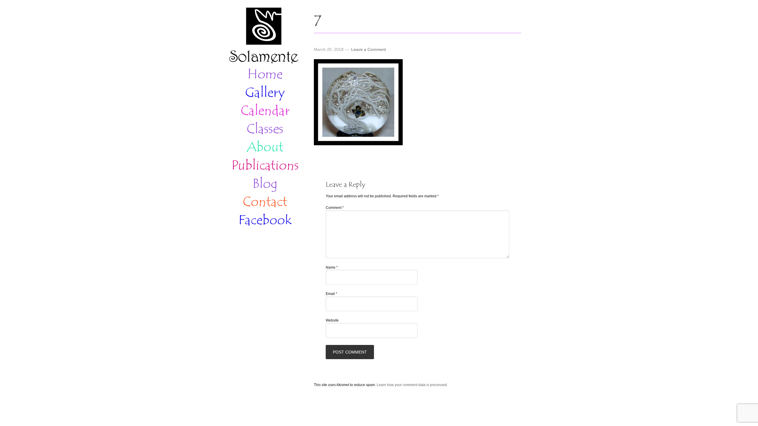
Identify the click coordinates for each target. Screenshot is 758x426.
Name (332, 267)
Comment (335, 208)
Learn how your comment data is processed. (412, 385)
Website (332, 320)
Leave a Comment (368, 49)
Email (331, 294)
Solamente (263, 36)
